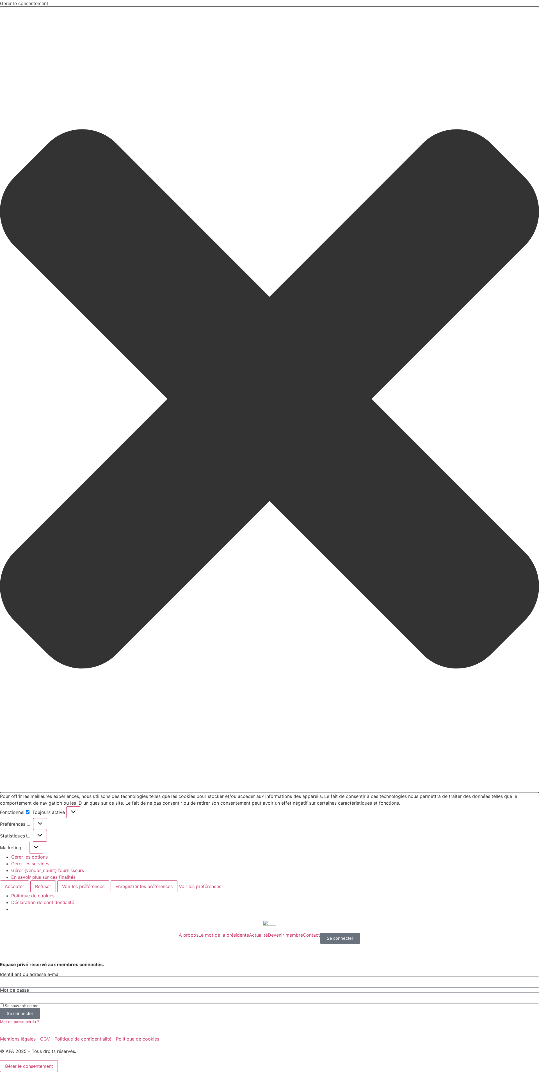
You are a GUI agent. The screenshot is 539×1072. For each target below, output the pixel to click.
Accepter (14, 886)
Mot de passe (14, 990)
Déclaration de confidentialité (42, 902)
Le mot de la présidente (223, 935)
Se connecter (340, 938)
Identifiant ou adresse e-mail (30, 974)
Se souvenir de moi (21, 1005)
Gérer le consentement (29, 1066)
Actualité (258, 935)
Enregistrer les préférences (144, 886)
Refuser (43, 886)
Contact (311, 935)
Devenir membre (285, 935)
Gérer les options (29, 857)
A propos (188, 935)
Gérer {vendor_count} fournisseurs (47, 870)
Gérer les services (30, 863)
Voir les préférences (83, 886)
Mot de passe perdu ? (19, 1021)
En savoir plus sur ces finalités (43, 877)
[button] (269, 400)
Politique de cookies (32, 895)
